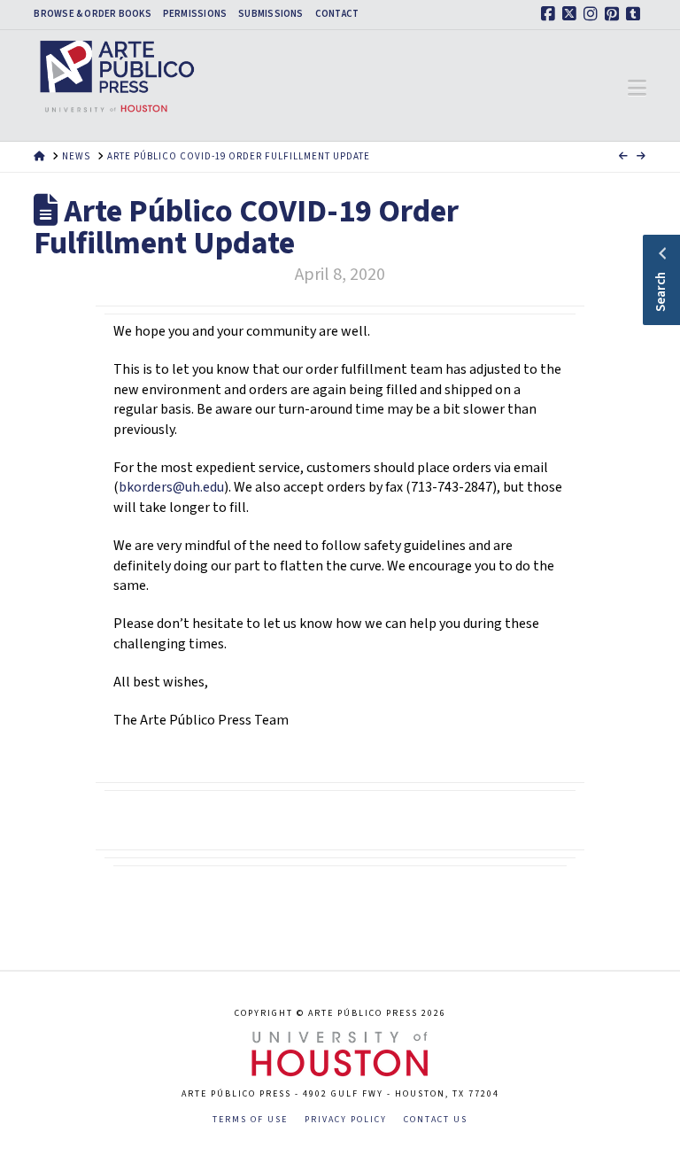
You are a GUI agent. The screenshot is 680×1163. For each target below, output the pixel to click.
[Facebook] (550, 14)
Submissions (270, 14)
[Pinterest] (614, 14)
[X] (572, 14)
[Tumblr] (635, 14)
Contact (337, 14)
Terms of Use (250, 1120)
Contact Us (436, 1120)
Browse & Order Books (92, 14)
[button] (637, 88)
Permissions (195, 14)
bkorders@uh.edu (171, 487)
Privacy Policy (346, 1120)
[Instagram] (593, 14)
